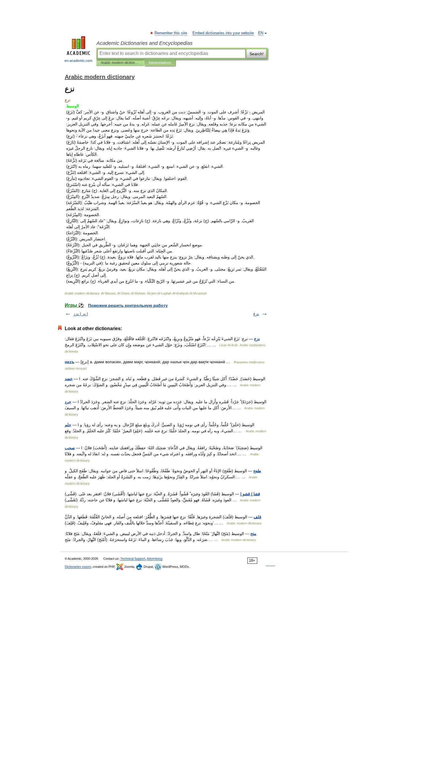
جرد (68, 401)
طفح (257, 471)
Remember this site (171, 33)
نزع (257, 338)
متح (253, 533)
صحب (70, 447)
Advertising (154, 558)
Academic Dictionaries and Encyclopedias (144, 43)
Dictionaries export (78, 566)
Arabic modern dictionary (120, 63)
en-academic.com (78, 61)
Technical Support (132, 558)
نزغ (256, 313)
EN (260, 33)
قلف (257, 517)
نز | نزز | (80, 313)
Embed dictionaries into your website (223, 33)
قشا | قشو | (250, 494)
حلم (68, 424)
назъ (69, 361)
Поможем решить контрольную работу (128, 305)
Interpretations (159, 63)
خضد (69, 378)
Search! (256, 54)
